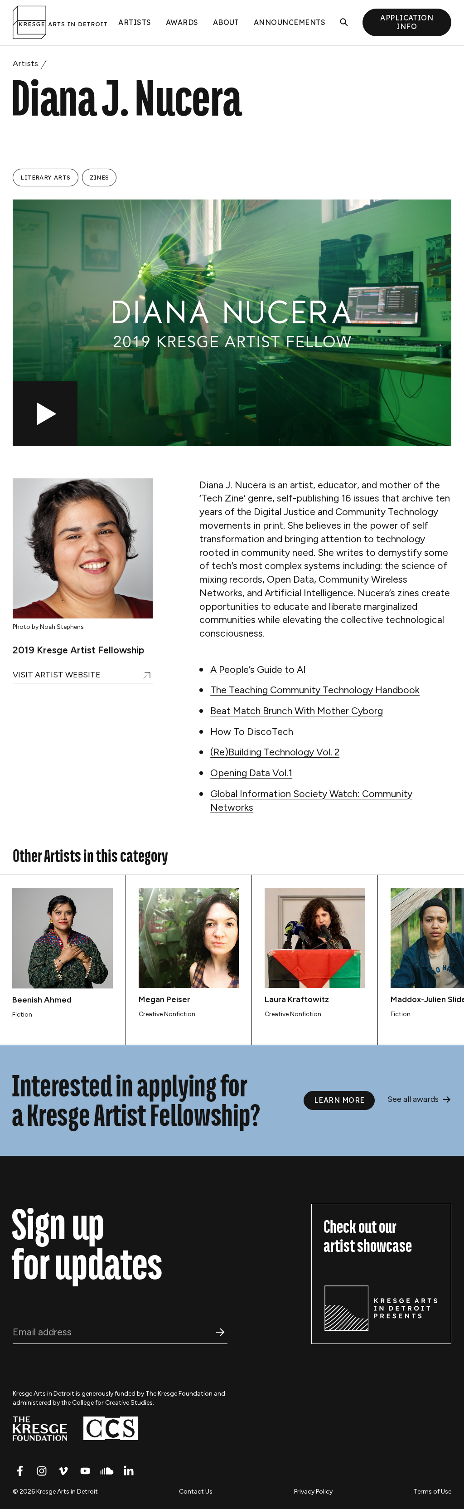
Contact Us (196, 1491)
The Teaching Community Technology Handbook (315, 690)
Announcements (289, 22)
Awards (182, 22)
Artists (134, 22)
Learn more (339, 1100)
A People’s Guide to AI (258, 669)
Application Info (406, 22)
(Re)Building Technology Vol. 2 (274, 752)
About (226, 22)
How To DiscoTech (251, 731)
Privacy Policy (313, 1491)
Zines (99, 177)
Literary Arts (45, 177)
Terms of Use (432, 1491)
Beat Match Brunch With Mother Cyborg (296, 710)
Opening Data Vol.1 (251, 773)
